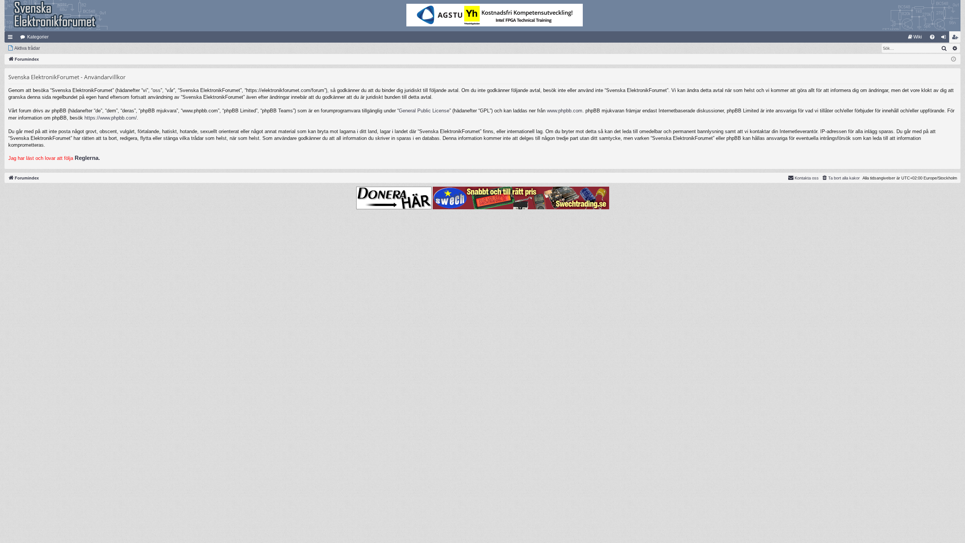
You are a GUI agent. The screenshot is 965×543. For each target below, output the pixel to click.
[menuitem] (915, 37)
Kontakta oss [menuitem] (807, 178)
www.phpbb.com (564, 111)
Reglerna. (87, 158)
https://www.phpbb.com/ (110, 118)
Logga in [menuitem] (945, 38)
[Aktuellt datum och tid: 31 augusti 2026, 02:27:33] (953, 59)
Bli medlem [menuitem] (956, 38)
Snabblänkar (12, 38)
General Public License (424, 111)
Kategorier (38, 37)
